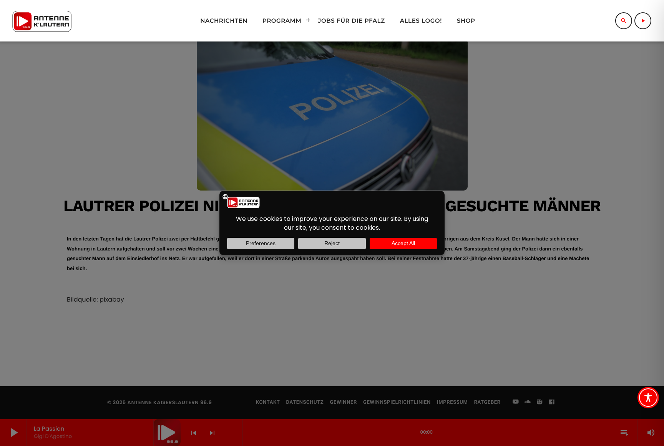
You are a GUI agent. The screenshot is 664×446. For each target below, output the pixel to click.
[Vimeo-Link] (42, 21)
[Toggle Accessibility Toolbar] (648, 398)
